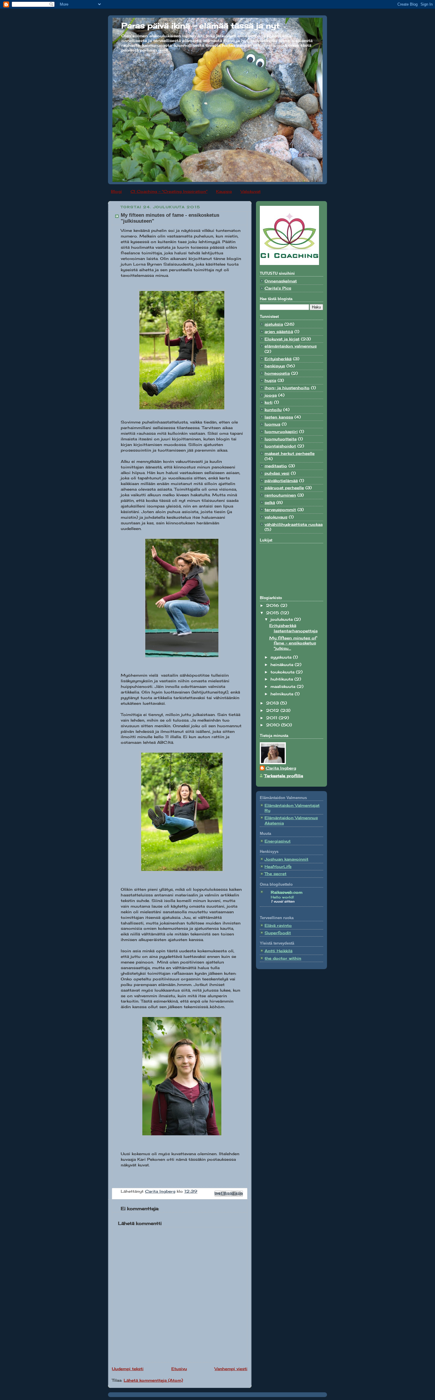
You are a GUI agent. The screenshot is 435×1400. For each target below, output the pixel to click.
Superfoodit (278, 933)
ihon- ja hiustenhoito (287, 388)
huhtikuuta (282, 679)
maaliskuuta (283, 686)
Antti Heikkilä (278, 951)
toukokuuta (283, 672)
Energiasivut (278, 841)
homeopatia (277, 373)
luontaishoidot (280, 446)
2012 (273, 710)
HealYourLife (278, 866)
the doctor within (283, 958)
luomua (272, 424)
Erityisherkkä (278, 359)
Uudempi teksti (128, 1369)
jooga (271, 395)
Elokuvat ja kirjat (282, 339)
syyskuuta (281, 657)
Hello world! (282, 897)
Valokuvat (251, 191)
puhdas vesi (277, 473)
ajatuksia (274, 324)
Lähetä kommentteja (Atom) (153, 1380)
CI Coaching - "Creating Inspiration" (168, 191)
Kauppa (224, 191)
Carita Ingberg (281, 768)
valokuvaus (276, 517)
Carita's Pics (278, 288)
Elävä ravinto (278, 925)
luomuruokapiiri (281, 431)
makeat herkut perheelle (290, 453)
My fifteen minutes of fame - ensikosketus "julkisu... (292, 643)
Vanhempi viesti (231, 1369)
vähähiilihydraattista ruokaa (294, 524)
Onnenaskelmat (281, 281)
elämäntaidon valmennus (291, 346)
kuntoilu (273, 410)
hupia (270, 380)
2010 (273, 725)
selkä (270, 502)
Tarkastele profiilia (283, 776)
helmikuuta (282, 694)
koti (269, 402)
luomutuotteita (281, 439)
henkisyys (275, 366)
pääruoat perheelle (284, 488)
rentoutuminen (280, 495)
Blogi (116, 191)
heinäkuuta (282, 664)
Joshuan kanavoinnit (286, 859)
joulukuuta (282, 619)
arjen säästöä (279, 331)
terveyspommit (280, 509)
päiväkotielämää (281, 480)
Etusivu (179, 1369)
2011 (272, 718)
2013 (273, 703)
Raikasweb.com (286, 892)
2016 (273, 605)
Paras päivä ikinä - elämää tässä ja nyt (200, 25)
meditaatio (276, 466)
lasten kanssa (279, 417)
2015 (273, 613)
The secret (275, 874)
